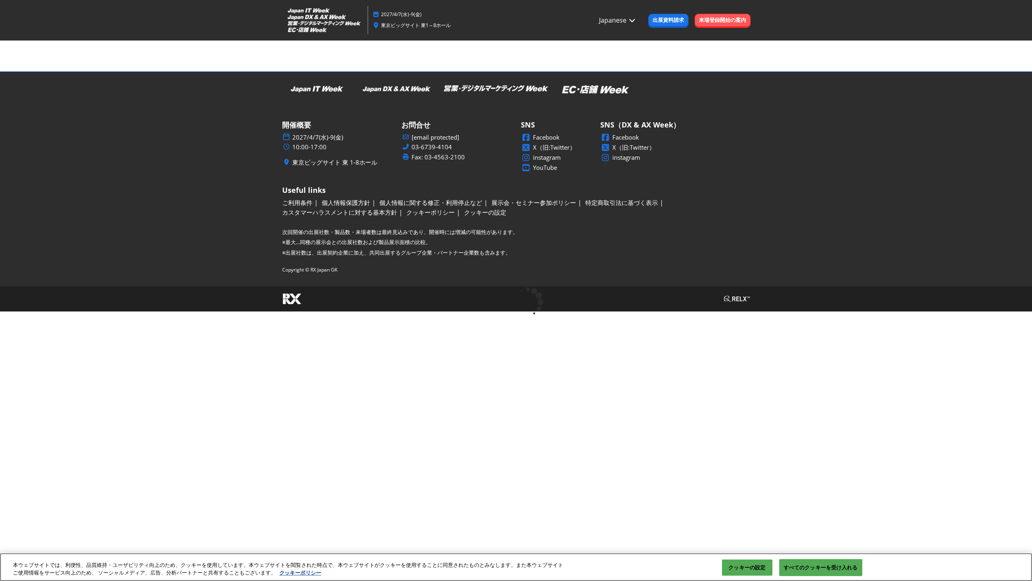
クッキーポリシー (300, 572)
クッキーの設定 (747, 567)
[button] (668, 20)
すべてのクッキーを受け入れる (821, 567)
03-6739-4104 (432, 147)
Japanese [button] (613, 20)
